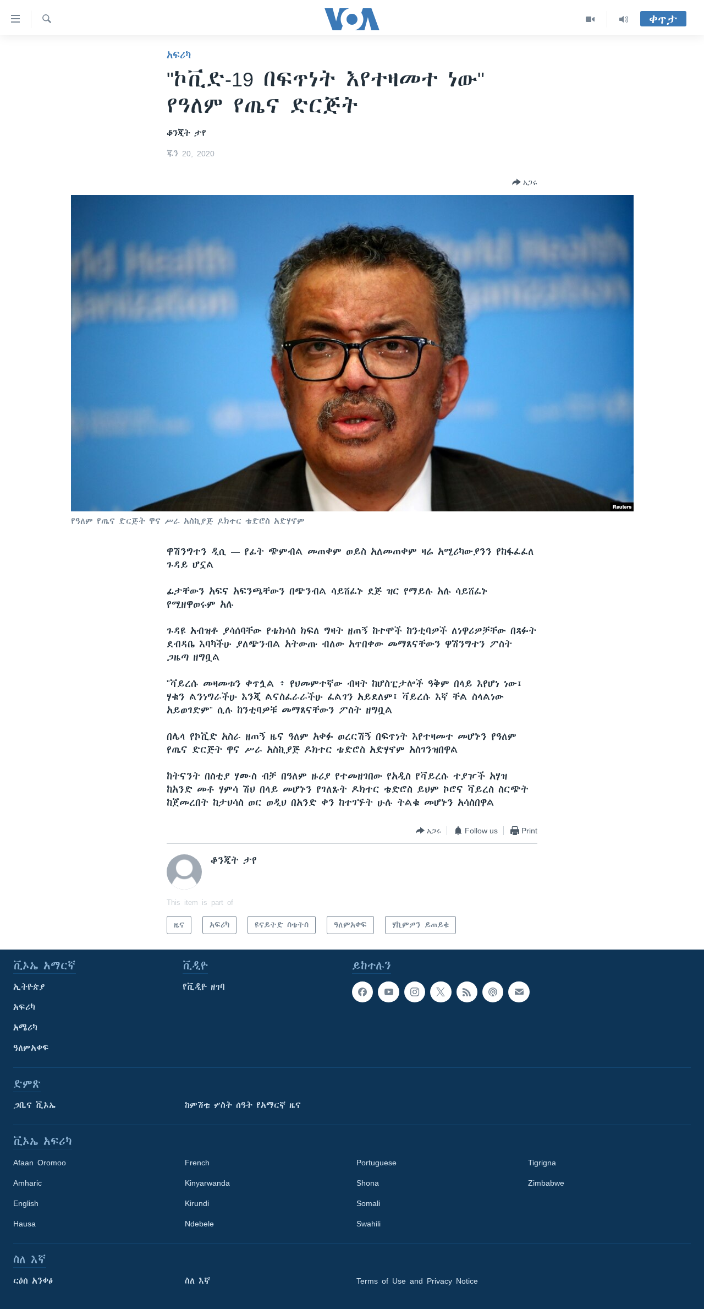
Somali (368, 1203)
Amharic (27, 1183)
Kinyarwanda (207, 1183)
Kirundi (197, 1203)
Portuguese (376, 1163)
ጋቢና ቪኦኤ (34, 1105)
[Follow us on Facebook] (362, 991)
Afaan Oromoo (39, 1163)
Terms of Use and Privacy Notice (417, 1281)
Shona (367, 1183)
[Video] (590, 19)
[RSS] (467, 991)
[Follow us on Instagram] (414, 991)
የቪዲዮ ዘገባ (204, 987)
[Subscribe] (518, 991)
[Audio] (623, 19)
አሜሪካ (25, 1028)
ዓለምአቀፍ (31, 1048)
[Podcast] (492, 991)
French (197, 1163)
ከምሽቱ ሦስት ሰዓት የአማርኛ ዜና (243, 1105)
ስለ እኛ (197, 1281)
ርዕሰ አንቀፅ (33, 1281)
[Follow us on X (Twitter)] (440, 991)
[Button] (524, 182)
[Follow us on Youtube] (388, 991)
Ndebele (199, 1224)
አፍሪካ (179, 55)
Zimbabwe (546, 1183)
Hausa (24, 1224)
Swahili (368, 1224)
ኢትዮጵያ (29, 987)
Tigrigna (542, 1163)
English (25, 1203)
